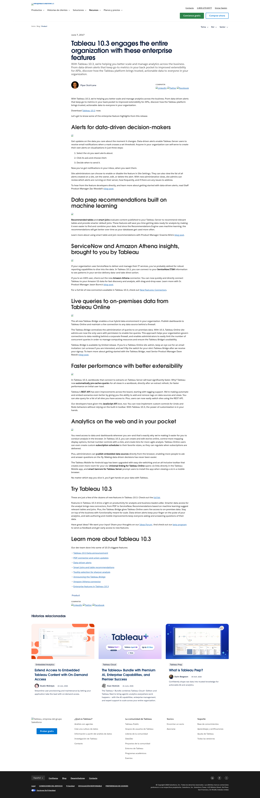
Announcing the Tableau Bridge (89, 576)
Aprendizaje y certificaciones (210, 729)
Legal (33, 786)
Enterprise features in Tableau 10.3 (91, 586)
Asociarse (171, 729)
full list (157, 497)
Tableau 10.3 (88, 110)
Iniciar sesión (221, 8)
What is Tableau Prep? (186, 670)
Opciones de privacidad (46, 790)
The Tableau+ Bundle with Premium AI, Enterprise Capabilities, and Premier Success (128, 674)
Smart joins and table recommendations (93, 567)
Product (44, 26)
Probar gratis (47, 731)
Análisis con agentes (83, 724)
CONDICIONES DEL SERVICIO (51, 786)
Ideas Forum (145, 524)
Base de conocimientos (207, 724)
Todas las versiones (206, 738)
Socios (170, 719)
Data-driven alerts (82, 562)
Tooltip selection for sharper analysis (91, 572)
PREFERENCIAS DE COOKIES (117, 786)
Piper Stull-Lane (88, 85)
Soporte (201, 719)
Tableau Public (132, 724)
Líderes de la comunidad (136, 734)
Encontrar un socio (175, 724)
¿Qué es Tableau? (83, 719)
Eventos (128, 758)
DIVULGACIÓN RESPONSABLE (90, 786)
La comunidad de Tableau (138, 719)
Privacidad (70, 786)
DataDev (129, 738)
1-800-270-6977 (204, 8)
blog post (108, 188)
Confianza (53, 778)
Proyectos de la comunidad (137, 743)
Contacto (190, 8)
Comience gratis (191, 15)
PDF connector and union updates (90, 557)
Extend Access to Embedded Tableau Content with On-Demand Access (61, 674)
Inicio (33, 26)
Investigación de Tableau (85, 738)
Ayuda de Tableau (205, 734)
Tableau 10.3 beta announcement (90, 553)
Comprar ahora (217, 15)
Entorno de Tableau (134, 748)
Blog (38, 26)
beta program (180, 524)
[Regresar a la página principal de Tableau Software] (42, 3)
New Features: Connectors (153, 290)
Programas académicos (135, 753)
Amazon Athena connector (87, 581)
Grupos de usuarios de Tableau (139, 729)
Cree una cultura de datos (86, 729)
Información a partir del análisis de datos (93, 734)
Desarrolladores (78, 778)
